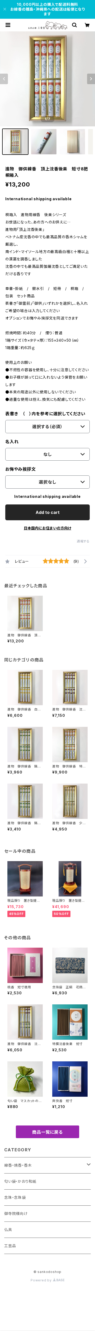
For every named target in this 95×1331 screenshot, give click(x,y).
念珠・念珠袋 (15, 1197)
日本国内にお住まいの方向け (47, 528)
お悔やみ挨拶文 (20, 469)
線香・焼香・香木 (18, 1165)
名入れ (11, 441)
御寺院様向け (16, 1213)
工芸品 (10, 1245)
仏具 (8, 1229)
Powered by (42, 1280)
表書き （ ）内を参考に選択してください (45, 413)
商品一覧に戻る (47, 1132)
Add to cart (48, 512)
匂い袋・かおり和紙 (20, 1181)
